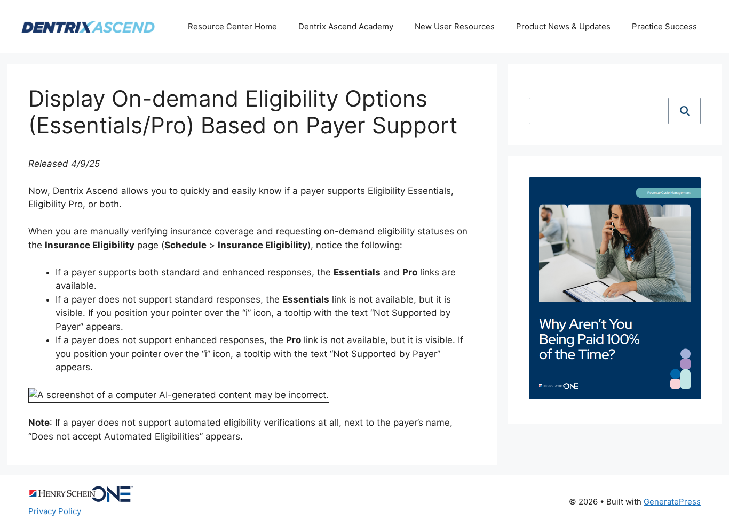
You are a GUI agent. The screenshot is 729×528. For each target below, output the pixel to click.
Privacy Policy (54, 511)
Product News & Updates (563, 26)
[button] (685, 111)
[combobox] (598, 111)
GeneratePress (672, 502)
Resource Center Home (232, 26)
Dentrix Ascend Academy (345, 26)
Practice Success (664, 26)
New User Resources (455, 26)
